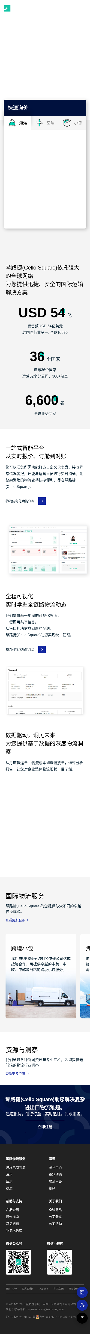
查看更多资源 (15, 1074)
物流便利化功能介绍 (20, 501)
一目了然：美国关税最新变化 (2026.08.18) (35, 1146)
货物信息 (17, 195)
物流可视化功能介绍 (20, 649)
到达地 (15, 171)
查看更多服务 (15, 920)
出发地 (15, 147)
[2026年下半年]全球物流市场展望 (38, 1243)
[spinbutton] (28, 207)
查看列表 (17, 1172)
